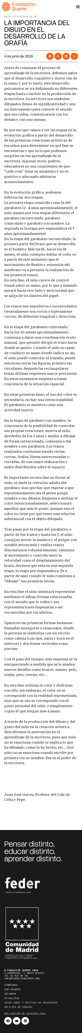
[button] (49, 56)
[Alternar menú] (78, 7)
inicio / (8, 16)
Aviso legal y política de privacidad (30, 1002)
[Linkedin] (25, 1021)
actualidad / (21, 16)
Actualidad (11, 998)
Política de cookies (18, 1007)
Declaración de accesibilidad (24, 1013)
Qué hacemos (12, 989)
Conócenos (11, 985)
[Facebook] (8, 1021)
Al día (33, 16)
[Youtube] (16, 1021)
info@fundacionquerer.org (22, 978)
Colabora (10, 993)
